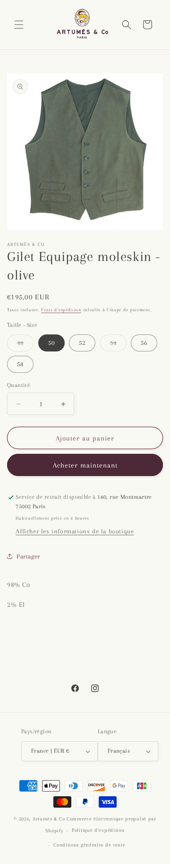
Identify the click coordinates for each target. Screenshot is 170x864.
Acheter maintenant (85, 465)
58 (20, 364)
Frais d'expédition (61, 309)
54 (118, 345)
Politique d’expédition (98, 830)
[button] (18, 24)
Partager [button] (28, 556)
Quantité (18, 385)
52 (82, 342)
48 (25, 345)
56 (144, 342)
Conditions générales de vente (89, 845)
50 (51, 342)
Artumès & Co (49, 819)
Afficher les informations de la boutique (75, 531)
